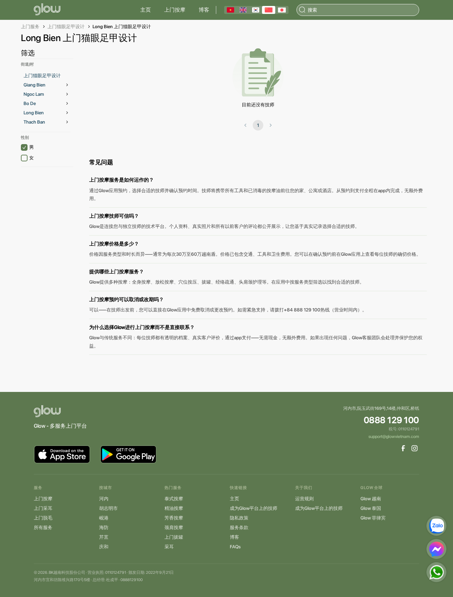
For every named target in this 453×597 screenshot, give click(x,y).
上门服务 (30, 26)
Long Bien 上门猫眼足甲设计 (122, 26)
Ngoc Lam (34, 94)
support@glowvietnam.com (393, 436)
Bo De (30, 103)
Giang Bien (34, 84)
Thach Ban (34, 122)
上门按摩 (174, 10)
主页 (145, 10)
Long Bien (34, 112)
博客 (204, 10)
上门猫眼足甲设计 (66, 26)
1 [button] (258, 125)
